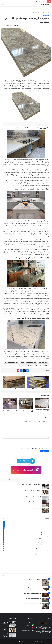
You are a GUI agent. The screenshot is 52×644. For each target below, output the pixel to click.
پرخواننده (26, 480)
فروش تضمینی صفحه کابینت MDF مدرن (26, 410)
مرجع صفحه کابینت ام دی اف (41, 365)
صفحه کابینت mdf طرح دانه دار (42, 546)
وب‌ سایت (23, 443)
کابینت (47, 536)
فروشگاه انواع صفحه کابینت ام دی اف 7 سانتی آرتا (31, 484)
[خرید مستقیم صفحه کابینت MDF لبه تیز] (45, 510)
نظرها (9, 480)
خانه (47, 12)
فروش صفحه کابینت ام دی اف (11, 362)
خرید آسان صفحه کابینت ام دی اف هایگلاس (38, 1)
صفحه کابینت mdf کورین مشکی (42, 538)
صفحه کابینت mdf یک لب (43, 544)
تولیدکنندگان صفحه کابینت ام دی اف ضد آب (33, 490)
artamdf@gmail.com (25, 630)
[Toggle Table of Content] (46, 124)
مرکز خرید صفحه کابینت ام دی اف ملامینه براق (32, 496)
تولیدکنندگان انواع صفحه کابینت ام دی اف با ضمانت (31, 579)
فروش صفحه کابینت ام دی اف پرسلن (10, 410)
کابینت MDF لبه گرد (44, 550)
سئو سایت (34, 641)
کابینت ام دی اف (45, 530)
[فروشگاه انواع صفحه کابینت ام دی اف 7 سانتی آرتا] (45, 486)
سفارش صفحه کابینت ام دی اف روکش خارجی (32, 593)
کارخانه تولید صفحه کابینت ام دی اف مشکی (33, 603)
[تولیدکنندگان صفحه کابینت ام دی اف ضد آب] (45, 492)
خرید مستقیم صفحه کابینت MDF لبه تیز (33, 508)
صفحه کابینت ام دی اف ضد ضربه (42, 534)
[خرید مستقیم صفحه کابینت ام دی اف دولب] (45, 589)
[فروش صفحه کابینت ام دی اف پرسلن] (10, 403)
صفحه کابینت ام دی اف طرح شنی (42, 548)
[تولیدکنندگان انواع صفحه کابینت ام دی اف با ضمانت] (45, 582)
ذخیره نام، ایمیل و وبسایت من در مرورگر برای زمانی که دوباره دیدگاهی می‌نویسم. (34, 448)
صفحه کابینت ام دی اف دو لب (43, 532)
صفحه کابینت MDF (45, 528)
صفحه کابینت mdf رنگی (44, 540)
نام (48, 437)
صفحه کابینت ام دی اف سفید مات (42, 542)
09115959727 (24, 622)
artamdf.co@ (24, 628)
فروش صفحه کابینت (43, 362)
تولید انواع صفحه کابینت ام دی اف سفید (42, 410)
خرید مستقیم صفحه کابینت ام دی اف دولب (33, 587)
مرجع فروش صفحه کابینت (26, 365)
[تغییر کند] (45, 4)
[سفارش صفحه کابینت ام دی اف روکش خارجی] (45, 595)
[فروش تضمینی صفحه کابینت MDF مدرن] (26, 403)
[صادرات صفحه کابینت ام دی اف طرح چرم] (45, 600)
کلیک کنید (22, 625)
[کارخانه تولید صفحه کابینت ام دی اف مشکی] (45, 606)
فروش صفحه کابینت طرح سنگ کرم (28, 362)
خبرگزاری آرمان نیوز (18, 641)
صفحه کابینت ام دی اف (44, 524)
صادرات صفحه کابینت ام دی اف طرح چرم (33, 598)
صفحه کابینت (43, 12)
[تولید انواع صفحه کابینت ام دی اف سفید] (42, 403)
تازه (43, 480)
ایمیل (48, 443)
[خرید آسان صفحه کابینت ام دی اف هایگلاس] (45, 503)
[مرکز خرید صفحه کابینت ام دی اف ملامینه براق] (45, 498)
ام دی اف (46, 522)
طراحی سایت (39, 641)
